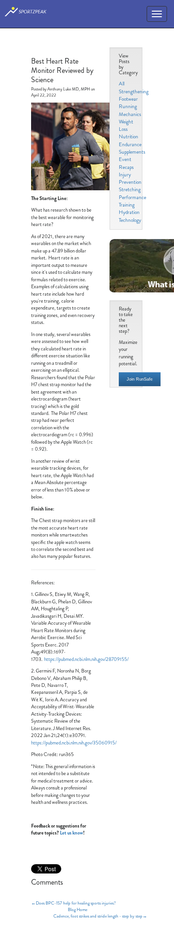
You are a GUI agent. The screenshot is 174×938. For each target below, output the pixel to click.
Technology (130, 220)
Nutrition (128, 136)
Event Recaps (126, 162)
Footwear (128, 99)
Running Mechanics (130, 110)
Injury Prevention (130, 178)
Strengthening (133, 91)
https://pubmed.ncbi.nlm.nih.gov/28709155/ (86, 659)
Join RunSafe (140, 379)
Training (127, 204)
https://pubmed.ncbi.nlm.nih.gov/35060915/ (73, 742)
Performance (132, 197)
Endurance (130, 144)
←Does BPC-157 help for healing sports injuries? (73, 903)
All (121, 83)
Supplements (132, 151)
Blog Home (77, 909)
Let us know (71, 832)
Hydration (129, 212)
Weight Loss (126, 125)
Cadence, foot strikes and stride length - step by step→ (100, 916)
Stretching (130, 189)
